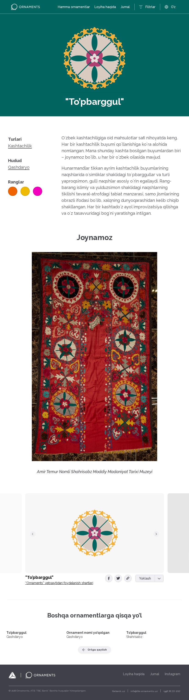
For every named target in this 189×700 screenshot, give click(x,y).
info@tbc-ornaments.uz (144, 691)
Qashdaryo (19, 167)
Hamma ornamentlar (74, 7)
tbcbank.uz (118, 691)
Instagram (172, 674)
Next (156, 534)
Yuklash (145, 578)
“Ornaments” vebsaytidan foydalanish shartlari (59, 583)
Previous (33, 534)
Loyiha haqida (105, 7)
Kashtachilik (20, 146)
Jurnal (125, 7)
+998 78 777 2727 (171, 691)
